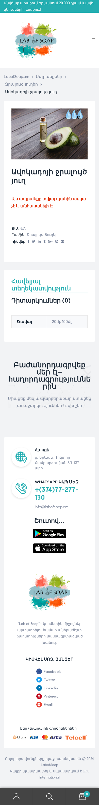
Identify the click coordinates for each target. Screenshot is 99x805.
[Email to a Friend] (62, 241)
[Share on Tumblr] (44, 241)
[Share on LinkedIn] (39, 241)
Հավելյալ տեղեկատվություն (41, 285)
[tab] (49, 287)
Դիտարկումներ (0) (41, 300)
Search (49, 796)
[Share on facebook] (28, 241)
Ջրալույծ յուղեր (42, 235)
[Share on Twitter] (34, 241)
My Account (16, 796)
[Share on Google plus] (50, 241)
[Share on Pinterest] (56, 241)
